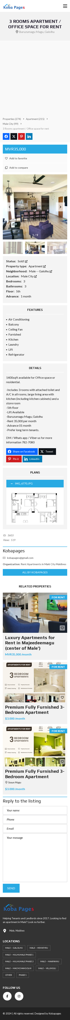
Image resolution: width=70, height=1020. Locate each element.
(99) (10, 123)
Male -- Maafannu (49, 961)
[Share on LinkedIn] (29, 136)
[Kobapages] (12, 6)
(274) (12, 118)
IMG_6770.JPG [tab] (24, 483)
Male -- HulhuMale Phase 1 (19, 954)
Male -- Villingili (47, 968)
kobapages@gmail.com (20, 557)
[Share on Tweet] (13, 136)
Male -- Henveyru (39, 948)
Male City (27, 276)
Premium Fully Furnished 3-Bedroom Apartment (34, 710)
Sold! (21, 261)
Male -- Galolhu (39, 271)
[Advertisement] (35, 77)
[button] (60, 206)
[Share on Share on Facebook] (6, 136)
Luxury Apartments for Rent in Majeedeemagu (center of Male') (30, 643)
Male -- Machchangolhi (18, 968)
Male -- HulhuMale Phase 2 (19, 961)
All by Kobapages (35, 572)
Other (8, 975)
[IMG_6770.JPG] (35, 506)
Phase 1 (23, 975)
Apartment (36, 266)
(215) (35, 118)
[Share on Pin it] (21, 136)
